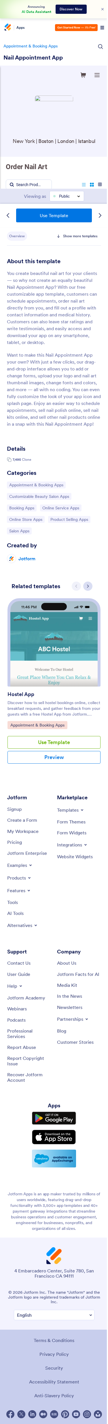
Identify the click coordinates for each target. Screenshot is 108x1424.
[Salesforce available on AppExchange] (54, 1158)
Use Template (54, 215)
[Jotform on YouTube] (76, 1414)
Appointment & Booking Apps (30, 46)
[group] (54, 685)
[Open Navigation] (102, 27)
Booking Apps (23, 508)
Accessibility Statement (54, 1382)
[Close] (102, 9)
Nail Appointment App (33, 57)
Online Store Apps (25, 519)
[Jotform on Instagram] (87, 1414)
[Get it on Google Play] (54, 1118)
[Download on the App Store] (54, 1137)
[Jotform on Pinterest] (65, 1414)
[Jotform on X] (21, 1414)
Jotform (26, 558)
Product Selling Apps (69, 519)
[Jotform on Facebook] (10, 1414)
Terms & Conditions (54, 1340)
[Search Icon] (100, 47)
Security (54, 1368)
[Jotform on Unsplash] (98, 1414)
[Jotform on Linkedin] (32, 1414)
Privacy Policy (54, 1354)
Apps (20, 28)
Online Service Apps (60, 508)
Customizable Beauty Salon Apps (39, 496)
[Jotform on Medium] (43, 1414)
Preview (54, 757)
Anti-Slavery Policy (54, 1395)
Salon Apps (20, 531)
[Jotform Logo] (7, 27)
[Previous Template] (8, 215)
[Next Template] (100, 215)
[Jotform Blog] (54, 1414)
